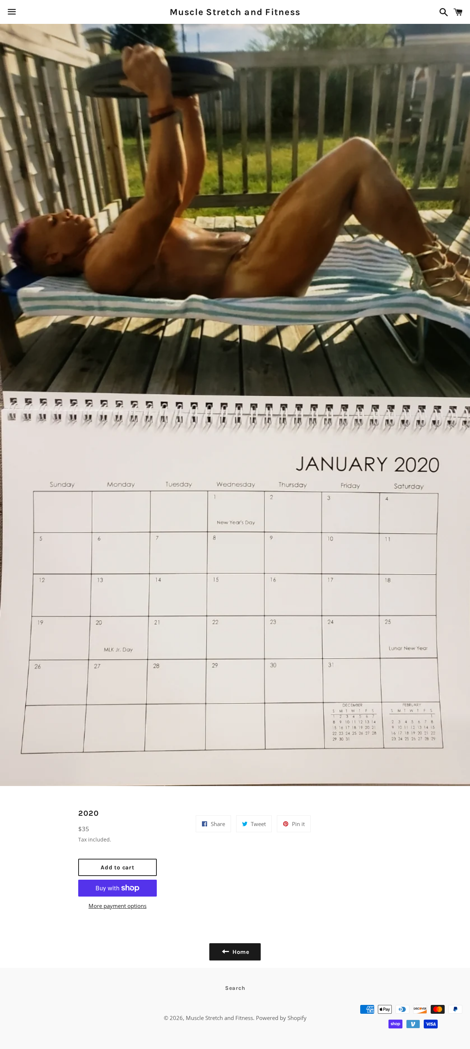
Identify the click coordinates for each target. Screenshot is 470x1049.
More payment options (117, 905)
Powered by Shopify (281, 1017)
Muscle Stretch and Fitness (235, 12)
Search (235, 988)
